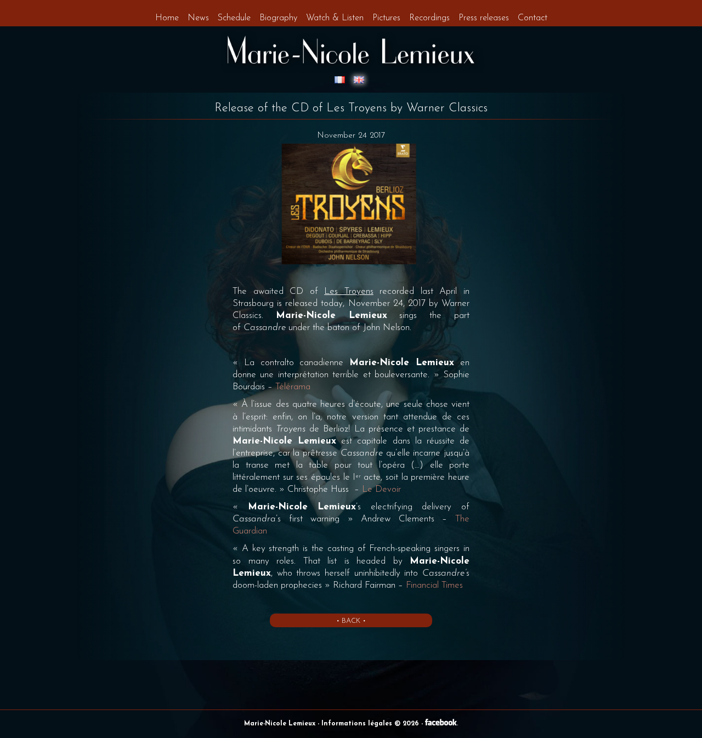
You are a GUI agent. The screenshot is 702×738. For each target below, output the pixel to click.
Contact (532, 18)
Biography (278, 18)
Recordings (429, 18)
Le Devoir (381, 489)
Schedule (234, 18)
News (198, 18)
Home (167, 18)
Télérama (292, 386)
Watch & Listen (335, 18)
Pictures (386, 18)
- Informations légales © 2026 (369, 723)
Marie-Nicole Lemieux (281, 723)
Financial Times (434, 585)
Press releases (483, 18)
